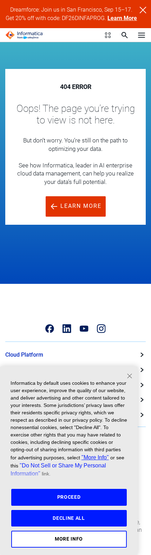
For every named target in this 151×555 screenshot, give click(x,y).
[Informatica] (24, 35)
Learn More (122, 18)
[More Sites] (108, 35)
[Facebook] (49, 328)
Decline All (69, 518)
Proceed (69, 497)
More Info (69, 539)
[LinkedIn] (67, 328)
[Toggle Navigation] (141, 35)
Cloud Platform (24, 354)
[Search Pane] (124, 35)
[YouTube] (84, 328)
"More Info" (95, 457)
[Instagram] (101, 328)
